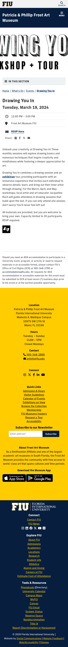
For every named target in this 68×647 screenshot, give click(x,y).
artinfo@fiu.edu (36, 358)
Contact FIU (34, 519)
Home (5, 90)
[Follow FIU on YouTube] (40, 528)
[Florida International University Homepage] (18, 4)
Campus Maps (34, 595)
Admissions (34, 543)
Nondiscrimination (34, 619)
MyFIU (34, 599)
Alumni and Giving (34, 568)
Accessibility (34, 421)
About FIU (34, 539)
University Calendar (34, 591)
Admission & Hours (34, 391)
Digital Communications (29, 638)
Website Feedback (53, 638)
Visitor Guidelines (34, 394)
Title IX (34, 623)
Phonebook (27, 587)
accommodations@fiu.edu (15, 272)
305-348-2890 (35, 354)
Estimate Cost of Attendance (34, 576)
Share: (9, 138)
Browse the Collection (34, 406)
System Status (34, 611)
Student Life (34, 560)
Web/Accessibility (28, 642)
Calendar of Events (34, 398)
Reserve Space (34, 615)
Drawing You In (46, 90)
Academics (34, 547)
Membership (34, 409)
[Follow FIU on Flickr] (45, 528)
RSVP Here (17, 131)
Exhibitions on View (34, 402)
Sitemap (44, 642)
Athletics (34, 564)
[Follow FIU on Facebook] (31, 528)
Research (34, 555)
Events (30, 90)
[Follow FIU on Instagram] (23, 528)
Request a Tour (34, 417)
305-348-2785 (42, 268)
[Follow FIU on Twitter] (36, 528)
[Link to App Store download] (14, 479)
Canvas (34, 603)
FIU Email (34, 607)
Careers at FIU (34, 572)
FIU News (34, 523)
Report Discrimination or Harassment (34, 627)
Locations (34, 552)
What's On (18, 90)
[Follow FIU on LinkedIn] (27, 528)
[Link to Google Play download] (39, 479)
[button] (62, 4)
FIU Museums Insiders (34, 413)
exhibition (8, 176)
